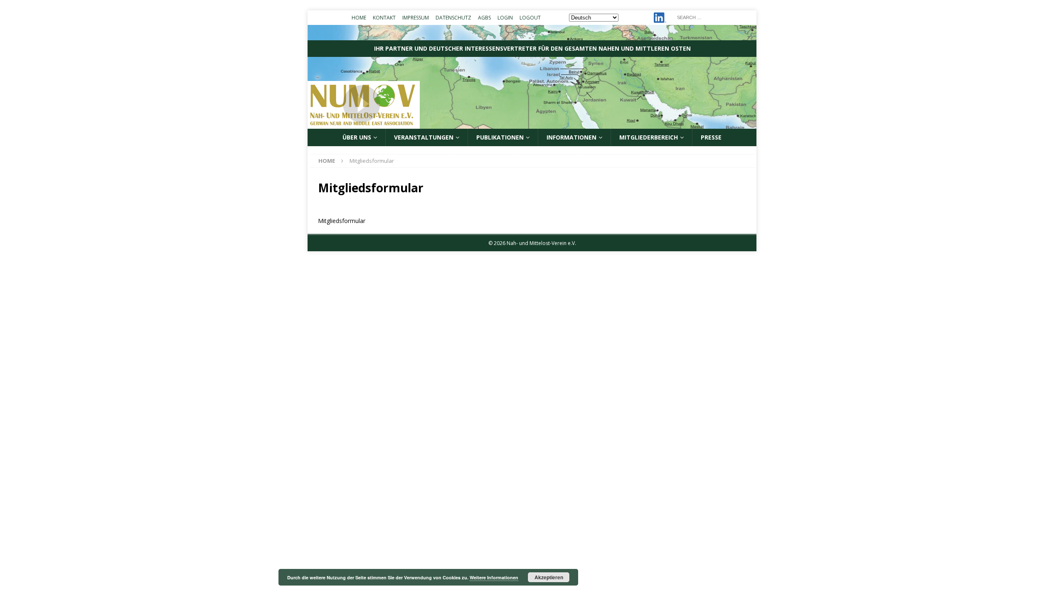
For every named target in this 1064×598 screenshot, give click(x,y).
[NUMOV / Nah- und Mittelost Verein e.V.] (532, 124)
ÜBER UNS (356, 137)
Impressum (415, 17)
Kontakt (384, 17)
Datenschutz (453, 17)
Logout (530, 17)
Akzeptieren (548, 577)
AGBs (484, 17)
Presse (711, 137)
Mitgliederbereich (648, 137)
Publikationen (500, 137)
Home (359, 17)
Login (505, 17)
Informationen (571, 137)
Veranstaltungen (423, 137)
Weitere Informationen (494, 577)
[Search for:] (714, 17)
